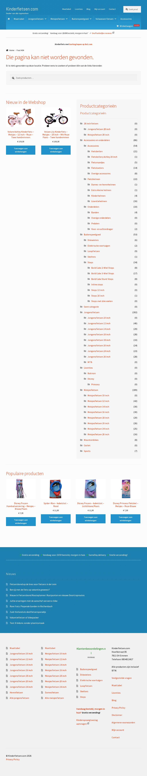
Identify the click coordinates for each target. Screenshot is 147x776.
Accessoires (126, 18)
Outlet (87, 445)
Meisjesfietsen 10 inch (98, 395)
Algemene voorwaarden (123, 722)
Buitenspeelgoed (80, 18)
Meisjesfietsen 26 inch (98, 434)
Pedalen (95, 223)
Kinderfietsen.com (22, 9)
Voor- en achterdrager (102, 229)
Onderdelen (93, 206)
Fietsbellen (96, 151)
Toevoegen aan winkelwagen (21, 150)
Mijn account (99, 9)
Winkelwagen (129, 25)
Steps (90, 262)
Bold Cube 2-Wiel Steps (102, 267)
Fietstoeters (97, 167)
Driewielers (93, 240)
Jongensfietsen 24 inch (99, 351)
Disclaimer (117, 715)
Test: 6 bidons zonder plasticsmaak (27, 623)
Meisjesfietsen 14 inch (98, 406)
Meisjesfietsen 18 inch (98, 417)
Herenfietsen (16, 692)
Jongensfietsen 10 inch (99, 317)
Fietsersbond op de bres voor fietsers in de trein (33, 584)
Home (11, 50)
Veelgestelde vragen (122, 678)
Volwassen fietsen (104, 18)
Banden (95, 212)
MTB (90, 362)
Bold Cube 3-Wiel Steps (102, 273)
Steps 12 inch (97, 290)
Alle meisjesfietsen (54, 697)
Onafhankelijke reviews (102, 33)
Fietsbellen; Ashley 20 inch (104, 156)
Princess (95, 384)
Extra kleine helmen (101, 190)
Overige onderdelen (101, 217)
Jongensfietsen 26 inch (99, 356)
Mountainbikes (91, 439)
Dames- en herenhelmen (103, 184)
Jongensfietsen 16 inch (99, 334)
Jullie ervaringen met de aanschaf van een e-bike (33, 600)
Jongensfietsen (35, 18)
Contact (112, 9)
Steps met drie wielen (102, 301)
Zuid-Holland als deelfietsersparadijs (28, 611)
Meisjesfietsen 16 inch (98, 412)
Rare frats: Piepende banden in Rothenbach (31, 606)
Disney (91, 378)
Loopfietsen (94, 251)
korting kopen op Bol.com (80, 44)
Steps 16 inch (97, 295)
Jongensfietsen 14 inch (99, 328)
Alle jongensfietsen (19, 697)
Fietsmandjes (98, 162)
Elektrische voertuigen (99, 245)
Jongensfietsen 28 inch (99, 129)
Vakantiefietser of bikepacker (24, 617)
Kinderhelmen (98, 195)
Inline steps (97, 284)
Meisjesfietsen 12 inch (98, 401)
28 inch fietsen (91, 123)
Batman (92, 373)
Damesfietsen (52, 692)
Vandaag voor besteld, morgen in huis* (69, 33)
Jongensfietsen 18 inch (99, 340)
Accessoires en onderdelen (97, 140)
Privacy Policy (118, 707)
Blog (88, 9)
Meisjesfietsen (58, 18)
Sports (87, 451)
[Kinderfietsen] (8, 18)
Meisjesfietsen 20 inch (98, 423)
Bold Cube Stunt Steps (102, 279)
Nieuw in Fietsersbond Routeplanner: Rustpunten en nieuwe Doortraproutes (47, 595)
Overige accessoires (101, 173)
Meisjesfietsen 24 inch (98, 428)
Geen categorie (91, 306)
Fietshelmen (94, 179)
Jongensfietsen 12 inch (99, 323)
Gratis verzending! (40, 33)
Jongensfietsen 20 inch (99, 345)
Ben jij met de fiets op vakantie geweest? (30, 589)
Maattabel (66, 9)
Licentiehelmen (99, 201)
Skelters (92, 256)
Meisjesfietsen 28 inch (98, 134)
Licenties (79, 9)
